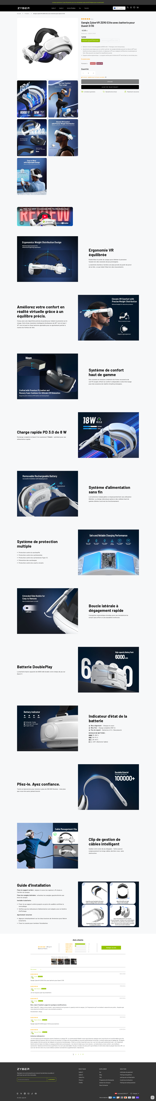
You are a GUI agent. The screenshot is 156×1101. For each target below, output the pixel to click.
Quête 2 (81, 1074)
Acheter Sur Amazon (104, 1082)
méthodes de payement (126, 1072)
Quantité (85, 69)
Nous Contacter (103, 1085)
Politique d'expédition (126, 1074)
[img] (34, 974)
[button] (128, 7)
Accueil (19, 13)
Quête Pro (81, 1077)
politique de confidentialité (127, 1077)
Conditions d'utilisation (126, 1080)
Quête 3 (81, 1072)
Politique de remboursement (127, 1082)
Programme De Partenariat (106, 1080)
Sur (100, 1072)
